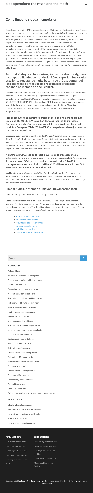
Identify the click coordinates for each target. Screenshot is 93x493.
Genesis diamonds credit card (20, 321)
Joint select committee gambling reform (25, 298)
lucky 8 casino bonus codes (28, 216)
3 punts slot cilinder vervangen (29, 222)
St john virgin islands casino (16, 451)
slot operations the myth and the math (37, 4)
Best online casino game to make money (25, 289)
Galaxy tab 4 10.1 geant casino (21, 357)
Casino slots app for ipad (15, 446)
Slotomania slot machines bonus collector (25, 330)
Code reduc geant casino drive (45, 442)
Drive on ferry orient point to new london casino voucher (32, 393)
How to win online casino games (21, 423)
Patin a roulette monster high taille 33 (24, 325)
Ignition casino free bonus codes (21, 312)
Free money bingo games (18, 375)
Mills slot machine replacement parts (23, 275)
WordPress (47, 483)
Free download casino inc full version (23, 361)
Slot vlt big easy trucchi (17, 384)
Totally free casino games (19, 348)
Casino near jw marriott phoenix (21, 339)
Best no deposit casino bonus (20, 316)
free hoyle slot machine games (29, 232)
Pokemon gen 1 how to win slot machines (25, 303)
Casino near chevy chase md (16, 455)
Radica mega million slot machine (22, 307)
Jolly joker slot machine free (16, 442)
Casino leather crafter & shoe (45, 446)
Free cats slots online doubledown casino (25, 280)
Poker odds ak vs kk (16, 271)
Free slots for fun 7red (17, 418)
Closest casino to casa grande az (21, 370)
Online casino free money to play (21, 334)
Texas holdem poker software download (25, 409)
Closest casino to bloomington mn (22, 352)
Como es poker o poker (17, 285)
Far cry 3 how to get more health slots (24, 414)
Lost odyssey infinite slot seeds (21, 379)
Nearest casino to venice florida (21, 294)
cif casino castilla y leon (26, 226)
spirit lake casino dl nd (25, 229)
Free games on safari (17, 366)
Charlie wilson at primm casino (21, 405)
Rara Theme (75, 481)
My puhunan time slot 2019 (19, 343)
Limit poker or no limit (17, 389)
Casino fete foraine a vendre (45, 458)
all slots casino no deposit (27, 219)
